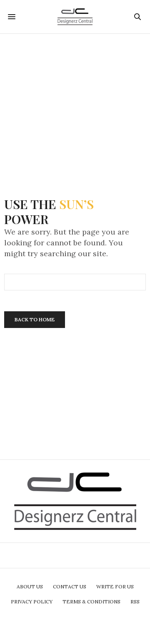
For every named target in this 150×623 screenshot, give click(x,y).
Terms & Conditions (91, 601)
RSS (135, 601)
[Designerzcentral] (75, 16)
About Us (30, 586)
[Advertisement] (75, 109)
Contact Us (69, 586)
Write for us (115, 586)
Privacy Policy (31, 601)
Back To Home (35, 319)
